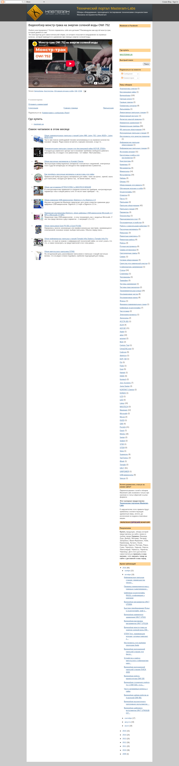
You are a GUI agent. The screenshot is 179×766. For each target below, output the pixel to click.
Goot (121, 369)
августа (128, 722)
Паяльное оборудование (129, 205)
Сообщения (127, 74)
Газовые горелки (126, 102)
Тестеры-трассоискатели (129, 287)
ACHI (122, 325)
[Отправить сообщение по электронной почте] (84, 91)
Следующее (33, 108)
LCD (121, 396)
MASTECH (124, 407)
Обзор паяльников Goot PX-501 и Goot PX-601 (62, 226)
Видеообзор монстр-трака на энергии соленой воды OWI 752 (69, 25)
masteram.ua (39, 124)
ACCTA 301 (124, 321)
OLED (122, 420)
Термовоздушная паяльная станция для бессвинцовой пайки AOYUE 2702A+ (75, 149)
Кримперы (124, 165)
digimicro (123, 356)
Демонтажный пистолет (129, 116)
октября (128, 575)
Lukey (122, 403)
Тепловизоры (125, 277)
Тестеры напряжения (128, 284)
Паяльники (124, 202)
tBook (122, 461)
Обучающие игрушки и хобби (64, 91)
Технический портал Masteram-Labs (106, 8)
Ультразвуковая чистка (129, 294)
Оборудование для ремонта (131, 185)
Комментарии (128, 78)
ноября (128, 571)
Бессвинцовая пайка (128, 92)
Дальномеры (125, 109)
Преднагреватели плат (129, 219)
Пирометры (124, 212)
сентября (128, 718)
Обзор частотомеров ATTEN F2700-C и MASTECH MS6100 (67, 187)
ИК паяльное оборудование (131, 130)
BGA (121, 342)
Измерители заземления (129, 123)
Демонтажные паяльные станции (133, 112)
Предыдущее (108, 108)
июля (127, 726)
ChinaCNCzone (125, 349)
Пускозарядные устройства (131, 223)
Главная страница (71, 108)
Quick (122, 431)
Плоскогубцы (125, 216)
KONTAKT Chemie (127, 390)
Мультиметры (125, 175)
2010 (125, 750)
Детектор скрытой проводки (131, 119)
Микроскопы (124, 171)
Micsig (122, 417)
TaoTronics (124, 458)
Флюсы (123, 301)
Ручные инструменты (128, 246)
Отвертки (123, 195)
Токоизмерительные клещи (130, 291)
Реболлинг (124, 233)
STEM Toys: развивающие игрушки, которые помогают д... (136, 636)
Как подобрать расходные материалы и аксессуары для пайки (69, 174)
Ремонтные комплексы (129, 236)
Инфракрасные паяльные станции (133, 148)
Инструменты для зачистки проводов (134, 136)
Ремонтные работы (127, 240)
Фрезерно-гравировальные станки (133, 304)
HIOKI (122, 376)
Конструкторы (48, 91)
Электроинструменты (128, 315)
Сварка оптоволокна (128, 250)
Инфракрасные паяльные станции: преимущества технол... (134, 580)
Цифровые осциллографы (130, 308)
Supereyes (124, 454)
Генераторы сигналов (128, 106)
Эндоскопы (124, 318)
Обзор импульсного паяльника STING (59, 251)
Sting (122, 451)
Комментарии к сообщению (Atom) (55, 113)
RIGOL (122, 434)
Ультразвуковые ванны (129, 298)
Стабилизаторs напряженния (131, 267)
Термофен (124, 280)
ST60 (122, 444)
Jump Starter (125, 386)
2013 (125, 739)
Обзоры (123, 182)
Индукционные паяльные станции (133, 133)
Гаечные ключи (126, 99)
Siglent (122, 441)
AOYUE (123, 328)
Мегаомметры (125, 168)
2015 (125, 731)
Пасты (122, 199)
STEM (80, 91)
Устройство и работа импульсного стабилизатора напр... (136, 660)
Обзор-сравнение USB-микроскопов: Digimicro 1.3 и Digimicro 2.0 (70, 200)
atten (122, 335)
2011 (125, 746)
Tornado (123, 465)
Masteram (123, 410)
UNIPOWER (124, 471)
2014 (125, 735)
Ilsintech (123, 379)
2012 (125, 742)
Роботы (123, 243)
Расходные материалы (129, 229)
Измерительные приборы (130, 126)
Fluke (122, 366)
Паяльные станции (127, 209)
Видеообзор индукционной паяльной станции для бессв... (134, 651)
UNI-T (122, 468)
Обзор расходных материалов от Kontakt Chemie (63, 161)
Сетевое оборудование (129, 260)
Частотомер (124, 311)
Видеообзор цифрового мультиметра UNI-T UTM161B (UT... (136, 710)
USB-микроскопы (126, 475)
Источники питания (127, 152)
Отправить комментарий (38, 104)
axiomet (123, 338)
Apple (122, 332)
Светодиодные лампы (128, 253)
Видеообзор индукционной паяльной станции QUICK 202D (135, 669)
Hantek (122, 373)
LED (121, 400)
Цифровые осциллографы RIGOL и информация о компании (134, 595)
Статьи (122, 270)
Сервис (123, 257)
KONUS (123, 393)
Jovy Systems (125, 383)
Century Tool (124, 345)
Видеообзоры (38, 91)
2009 (125, 754)
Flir (121, 362)
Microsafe (123, 413)
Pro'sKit (123, 427)
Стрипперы (124, 274)
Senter (122, 437)
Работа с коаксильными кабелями (133, 226)
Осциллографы (126, 192)
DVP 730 (123, 359)
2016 (125, 568)
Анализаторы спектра (128, 89)
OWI (75, 91)
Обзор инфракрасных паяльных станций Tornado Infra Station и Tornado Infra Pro (76, 239)
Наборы (123, 178)
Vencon (122, 478)
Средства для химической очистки (133, 263)
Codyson (123, 352)
